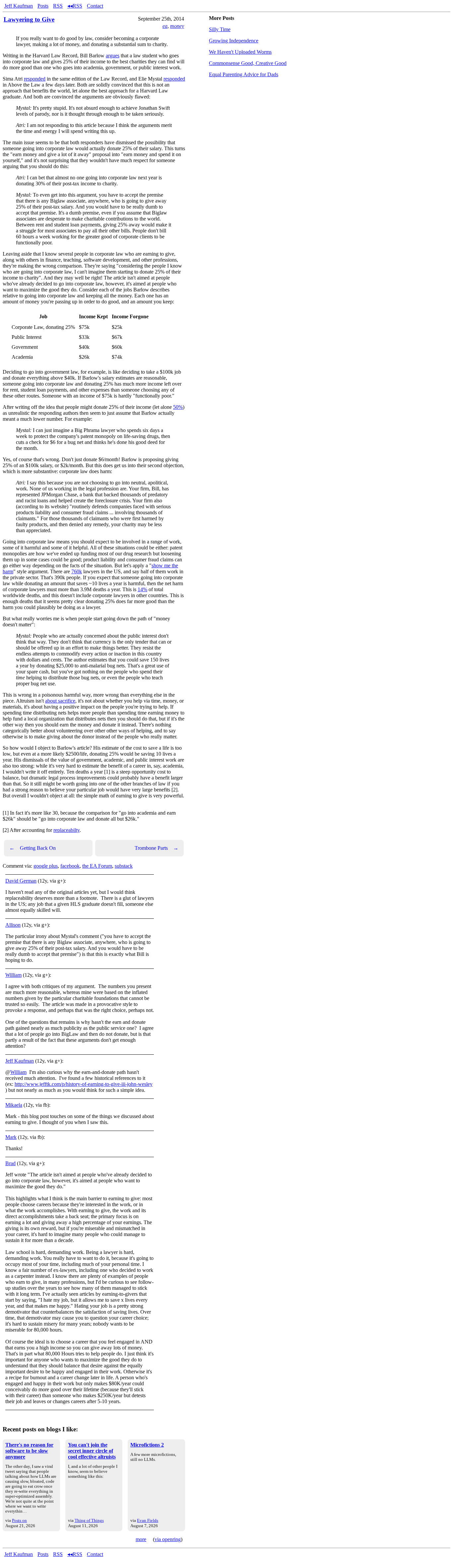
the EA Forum (97, 866)
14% (142, 589)
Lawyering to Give (29, 19)
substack (124, 866)
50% (178, 407)
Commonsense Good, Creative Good (248, 63)
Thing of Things (89, 1520)
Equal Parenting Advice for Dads (243, 74)
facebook (70, 866)
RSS (58, 6)
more (141, 1539)
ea (164, 26)
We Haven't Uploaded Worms (240, 52)
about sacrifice (60, 701)
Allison (13, 925)
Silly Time (219, 29)
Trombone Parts (156, 848)
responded (34, 79)
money (177, 26)
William (13, 975)
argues (112, 55)
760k (76, 571)
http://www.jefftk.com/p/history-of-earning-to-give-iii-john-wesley (84, 1084)
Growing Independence (233, 40)
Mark (11, 1137)
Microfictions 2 (147, 1445)
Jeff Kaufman (18, 6)
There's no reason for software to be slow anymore (29, 1451)
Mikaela (13, 1105)
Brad (10, 1163)
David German (20, 881)
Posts (42, 6)
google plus (45, 866)
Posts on (19, 1520)
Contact (95, 6)
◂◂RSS (74, 6)
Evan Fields (147, 1520)
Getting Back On (32, 848)
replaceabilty (66, 830)
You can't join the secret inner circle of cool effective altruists (92, 1451)
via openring (168, 1539)
